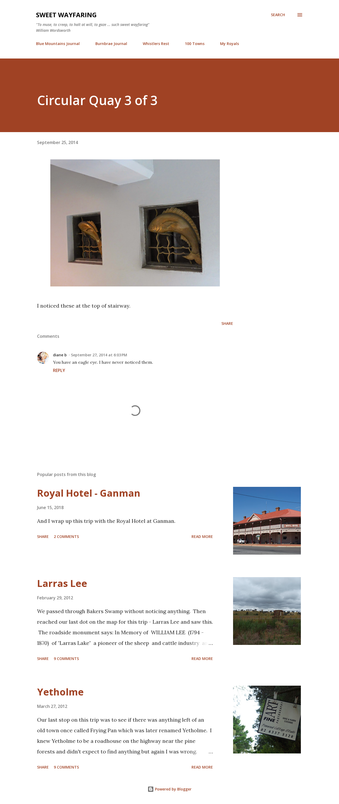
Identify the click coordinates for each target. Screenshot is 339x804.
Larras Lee (62, 583)
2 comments (66, 536)
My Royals (229, 43)
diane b (60, 354)
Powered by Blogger (172, 789)
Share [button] (227, 323)
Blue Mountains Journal (58, 43)
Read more (202, 536)
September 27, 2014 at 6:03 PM (99, 354)
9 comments (66, 658)
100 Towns (194, 43)
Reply (59, 370)
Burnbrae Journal (111, 43)
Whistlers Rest (156, 43)
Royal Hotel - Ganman (88, 493)
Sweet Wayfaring (66, 14)
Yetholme (60, 691)
